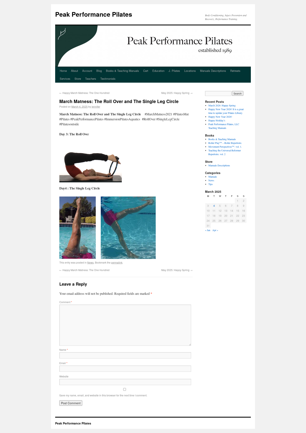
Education (158, 71)
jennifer (96, 106)
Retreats (235, 71)
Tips (210, 184)
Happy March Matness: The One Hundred (84, 93)
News (90, 262)
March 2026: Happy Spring (222, 105)
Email (63, 363)
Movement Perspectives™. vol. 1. (225, 146)
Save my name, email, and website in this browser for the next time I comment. (103, 395)
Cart (145, 71)
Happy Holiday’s (216, 120)
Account (87, 71)
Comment (65, 302)
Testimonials (108, 79)
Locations (190, 71)
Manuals (212, 176)
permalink (116, 262)
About (74, 71)
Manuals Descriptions (213, 71)
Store (78, 79)
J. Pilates (174, 71)
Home (63, 71)
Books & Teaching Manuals (122, 71)
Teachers (90, 79)
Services (65, 79)
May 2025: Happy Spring (177, 93)
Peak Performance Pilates (93, 14)
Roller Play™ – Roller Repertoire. (225, 142)
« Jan (207, 230)
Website (63, 376)
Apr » (215, 230)
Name (63, 349)
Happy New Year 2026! (220, 116)
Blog (99, 71)
